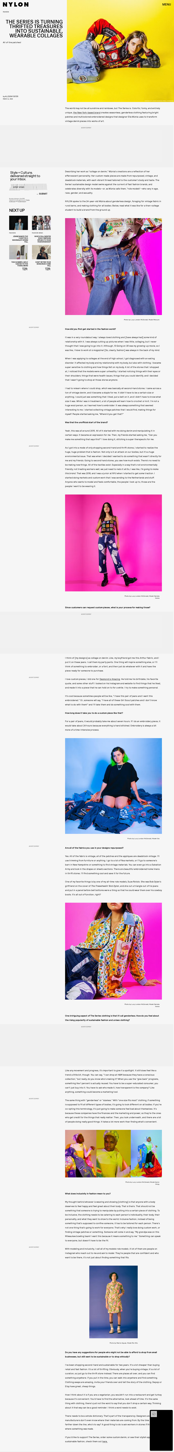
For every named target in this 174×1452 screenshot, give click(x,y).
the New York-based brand (86, 112)
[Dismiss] (170, 1412)
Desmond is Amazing (110, 679)
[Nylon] (15, 4)
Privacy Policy (22, 201)
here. (105, 1441)
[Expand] (153, 1412)
